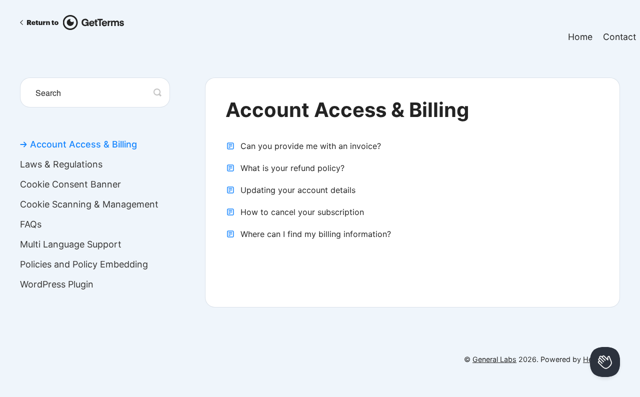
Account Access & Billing (83, 145)
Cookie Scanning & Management (89, 205)
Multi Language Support (71, 245)
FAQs (31, 225)
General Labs (494, 359)
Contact (619, 37)
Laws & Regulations (61, 165)
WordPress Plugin (57, 285)
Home (580, 37)
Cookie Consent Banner (70, 185)
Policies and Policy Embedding (84, 265)
